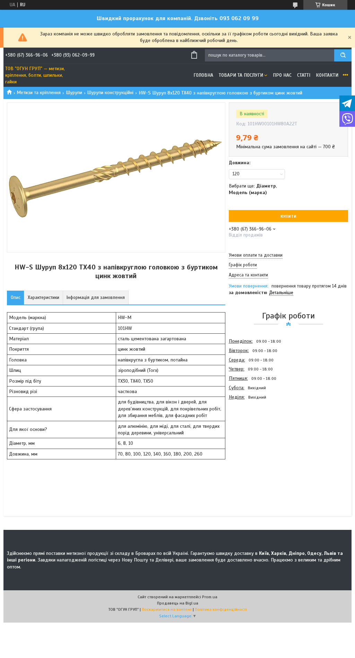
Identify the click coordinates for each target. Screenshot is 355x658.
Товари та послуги (241, 75)
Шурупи (74, 92)
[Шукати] (343, 55)
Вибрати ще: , (253, 189)
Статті (303, 75)
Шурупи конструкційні (110, 92)
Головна (203, 75)
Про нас (282, 75)
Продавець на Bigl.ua (177, 603)
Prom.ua (209, 596)
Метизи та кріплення (39, 92)
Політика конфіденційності (221, 609)
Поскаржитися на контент (167, 609)
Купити (288, 216)
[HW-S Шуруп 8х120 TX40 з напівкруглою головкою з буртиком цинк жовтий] (253, 439)
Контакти (327, 75)
